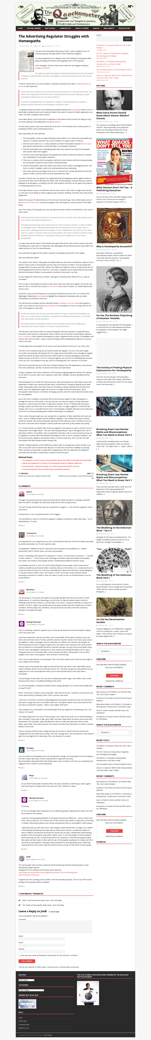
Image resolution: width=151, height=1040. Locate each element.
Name (21, 936)
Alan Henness (101, 692)
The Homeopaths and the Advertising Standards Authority (46, 469)
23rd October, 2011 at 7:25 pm (35, 859)
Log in (20, 1018)
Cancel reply (54, 912)
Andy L (38, 46)
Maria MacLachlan (103, 704)
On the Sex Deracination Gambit (110, 621)
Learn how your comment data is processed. (63, 967)
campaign (42, 296)
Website (21, 949)
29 (112, 483)
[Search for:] (114, 651)
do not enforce (52, 286)
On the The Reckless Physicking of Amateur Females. (114, 317)
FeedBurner (119, 681)
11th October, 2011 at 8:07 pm (35, 624)
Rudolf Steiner (82, 28)
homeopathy (65, 28)
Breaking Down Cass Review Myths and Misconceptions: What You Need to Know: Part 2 (114, 432)
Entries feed (23, 1021)
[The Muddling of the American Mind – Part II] (114, 524)
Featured (100, 85)
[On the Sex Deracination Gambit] (114, 616)
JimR (44, 911)
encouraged (76, 110)
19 (112, 625)
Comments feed (24, 1025)
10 (58, 46)
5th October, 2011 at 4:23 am (35, 494)
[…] (125, 132)
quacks (96, 28)
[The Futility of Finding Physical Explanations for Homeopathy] (114, 364)
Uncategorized (49, 46)
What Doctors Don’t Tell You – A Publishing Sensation (114, 189)
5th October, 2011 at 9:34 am (35, 536)
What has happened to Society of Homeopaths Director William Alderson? (52, 463)
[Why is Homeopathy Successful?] (114, 243)
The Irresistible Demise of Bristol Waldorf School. (114, 70)
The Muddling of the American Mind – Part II (113, 529)
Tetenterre (31, 533)
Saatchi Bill (50, 28)
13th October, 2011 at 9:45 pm (35, 750)
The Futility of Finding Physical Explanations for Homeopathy (114, 369)
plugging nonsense (42, 68)
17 (114, 534)
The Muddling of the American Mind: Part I (113, 576)
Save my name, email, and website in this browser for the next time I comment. (49, 955)
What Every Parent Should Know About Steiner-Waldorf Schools (112, 115)
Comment (22, 919)
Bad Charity (109, 28)
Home (20, 28)
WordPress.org (24, 1028)
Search (98, 35)
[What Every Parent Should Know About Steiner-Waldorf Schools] (114, 109)
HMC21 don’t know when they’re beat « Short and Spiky (42, 900)
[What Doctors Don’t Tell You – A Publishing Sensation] (114, 184)
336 (114, 193)
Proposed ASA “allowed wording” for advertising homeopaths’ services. (51, 466)
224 (115, 250)
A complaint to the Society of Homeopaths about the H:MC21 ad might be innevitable (57, 460)
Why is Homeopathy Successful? (114, 246)
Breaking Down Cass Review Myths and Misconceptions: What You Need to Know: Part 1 (114, 477)
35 (116, 321)
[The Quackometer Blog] (75, 25)
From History (124, 28)
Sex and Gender (33, 28)
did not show (86, 144)
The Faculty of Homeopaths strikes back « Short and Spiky (43, 905)
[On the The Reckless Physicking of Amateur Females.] (114, 311)
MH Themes (48, 1035)
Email (21, 942)
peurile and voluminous (30, 202)
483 (117, 122)
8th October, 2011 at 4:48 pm (35, 592)
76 (112, 581)
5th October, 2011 (27, 46)
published (57, 122)
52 (115, 373)
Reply (23, 525)
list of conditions (25, 336)
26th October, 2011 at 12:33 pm (38, 800)
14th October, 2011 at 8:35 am (38, 778)
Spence (42, 144)
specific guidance (50, 306)
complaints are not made (69, 303)
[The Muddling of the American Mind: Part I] (114, 571)
